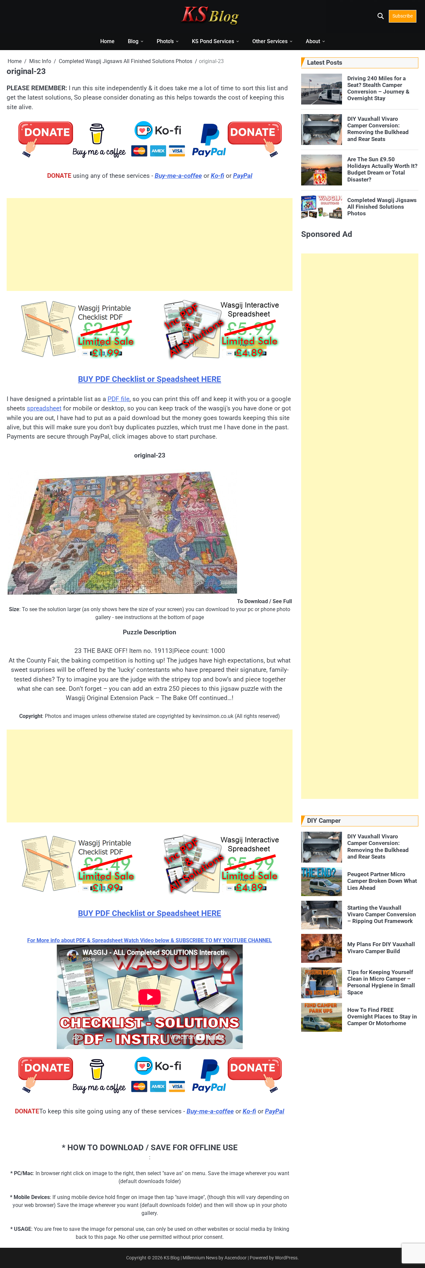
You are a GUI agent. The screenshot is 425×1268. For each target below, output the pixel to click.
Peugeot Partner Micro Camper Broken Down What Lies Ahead (382, 881)
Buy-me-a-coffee (178, 175)
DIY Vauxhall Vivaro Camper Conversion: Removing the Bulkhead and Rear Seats (378, 128)
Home (107, 41)
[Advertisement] (150, 244)
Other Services (270, 41)
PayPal (242, 175)
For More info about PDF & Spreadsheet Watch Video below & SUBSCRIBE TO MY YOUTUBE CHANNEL (149, 940)
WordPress (286, 1257)
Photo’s (165, 41)
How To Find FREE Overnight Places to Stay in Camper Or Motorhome (382, 1017)
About (313, 41)
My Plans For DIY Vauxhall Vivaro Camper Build (381, 947)
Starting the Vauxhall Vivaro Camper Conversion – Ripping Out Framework (381, 914)
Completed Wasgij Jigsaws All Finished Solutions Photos (382, 207)
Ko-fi (217, 175)
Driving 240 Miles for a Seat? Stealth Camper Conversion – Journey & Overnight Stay (378, 88)
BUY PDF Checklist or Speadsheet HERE (149, 379)
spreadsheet (44, 408)
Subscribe (402, 16)
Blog (133, 41)
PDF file (118, 399)
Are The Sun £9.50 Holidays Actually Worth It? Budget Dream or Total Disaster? (382, 169)
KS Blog (172, 1257)
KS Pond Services (213, 41)
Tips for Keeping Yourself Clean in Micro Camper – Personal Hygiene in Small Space (381, 982)
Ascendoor (235, 1257)
